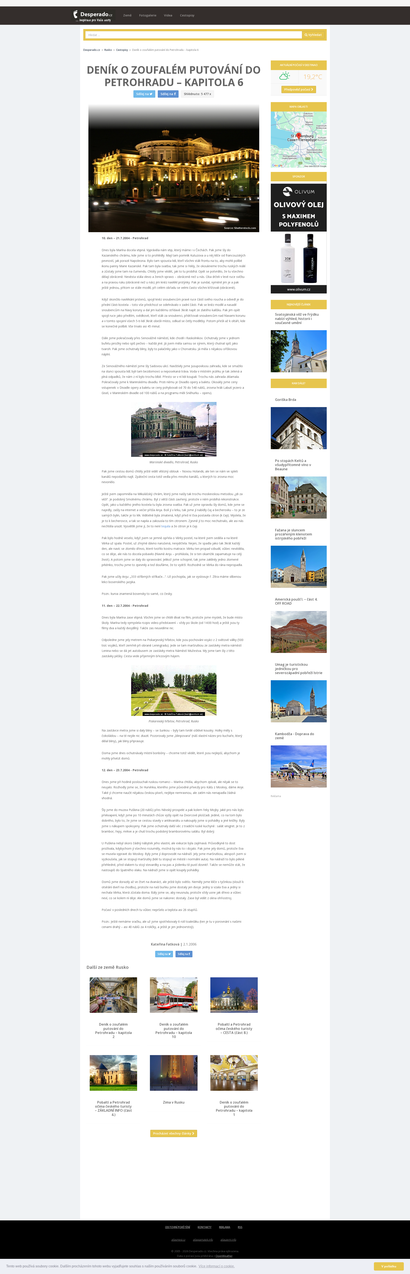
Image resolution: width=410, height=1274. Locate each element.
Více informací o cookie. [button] (217, 1266)
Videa (168, 15)
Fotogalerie (147, 15)
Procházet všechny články (172, 1133)
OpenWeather (224, 1256)
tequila (165, 526)
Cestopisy (187, 15)
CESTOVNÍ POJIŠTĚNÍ (177, 1227)
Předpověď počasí (297, 89)
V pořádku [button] (388, 1266)
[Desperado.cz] (93, 13)
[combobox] (193, 34)
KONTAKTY (204, 1227)
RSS (240, 1227)
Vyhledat (315, 35)
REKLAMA (224, 1227)
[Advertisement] (173, 1182)
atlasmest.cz (178, 1240)
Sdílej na (163, 954)
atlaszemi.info (228, 1240)
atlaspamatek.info (203, 1240)
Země (127, 15)
